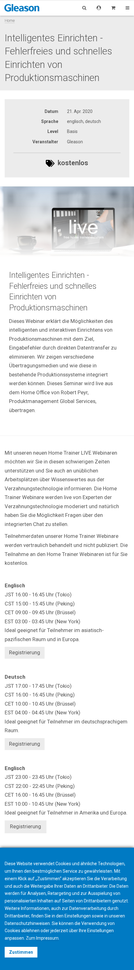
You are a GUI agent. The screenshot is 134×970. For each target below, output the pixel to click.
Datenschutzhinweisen (27, 923)
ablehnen (30, 930)
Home (10, 20)
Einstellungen (100, 930)
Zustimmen (21, 952)
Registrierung (25, 826)
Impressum (47, 938)
